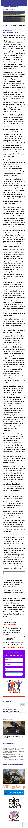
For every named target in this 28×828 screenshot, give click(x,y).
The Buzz (12, 9)
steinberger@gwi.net (14, 637)
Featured (5, 9)
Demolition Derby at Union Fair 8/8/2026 (11, 754)
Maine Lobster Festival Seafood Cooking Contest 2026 (14, 759)
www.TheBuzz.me (10, 624)
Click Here (8, 737)
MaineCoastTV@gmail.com (16, 647)
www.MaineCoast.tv (16, 711)
